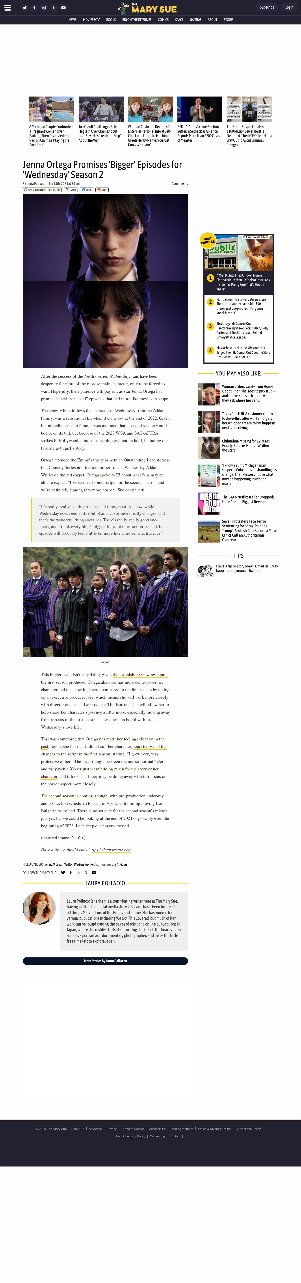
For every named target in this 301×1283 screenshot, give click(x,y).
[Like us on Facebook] (34, 10)
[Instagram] (44, 10)
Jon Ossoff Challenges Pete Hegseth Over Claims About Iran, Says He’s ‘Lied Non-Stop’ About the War (100, 133)
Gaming (195, 19)
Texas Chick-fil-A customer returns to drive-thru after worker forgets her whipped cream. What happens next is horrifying (248, 420)
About (212, 19)
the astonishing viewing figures (140, 674)
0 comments (180, 183)
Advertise (95, 1129)
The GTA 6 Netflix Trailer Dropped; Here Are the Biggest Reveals (248, 499)
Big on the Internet (136, 19)
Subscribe (267, 7)
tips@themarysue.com (111, 849)
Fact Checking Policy (130, 1136)
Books (111, 19)
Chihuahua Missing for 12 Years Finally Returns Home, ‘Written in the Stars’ (247, 446)
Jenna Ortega (53, 864)
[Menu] (7, 7)
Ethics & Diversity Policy (214, 1129)
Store (228, 19)
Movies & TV (91, 19)
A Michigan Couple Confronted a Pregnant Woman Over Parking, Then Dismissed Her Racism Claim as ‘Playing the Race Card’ (51, 135)
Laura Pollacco (35, 184)
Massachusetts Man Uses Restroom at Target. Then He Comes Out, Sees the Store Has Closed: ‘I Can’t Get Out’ (243, 352)
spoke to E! (110, 475)
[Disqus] (106, 1040)
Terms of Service (133, 1129)
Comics (163, 19)
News (72, 19)
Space (179, 19)
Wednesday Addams (114, 864)
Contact (174, 1136)
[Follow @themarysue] (25, 10)
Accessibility (157, 1129)
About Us (77, 1129)
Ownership (157, 1136)
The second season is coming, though (74, 796)
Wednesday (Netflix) (86, 864)
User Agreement (182, 1129)
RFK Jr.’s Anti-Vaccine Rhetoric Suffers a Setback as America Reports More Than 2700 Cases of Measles (198, 133)
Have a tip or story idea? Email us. (242, 566)
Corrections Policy (248, 1129)
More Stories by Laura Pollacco (105, 961)
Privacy (111, 1129)
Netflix (68, 864)
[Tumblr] (54, 10)
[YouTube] (63, 10)
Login (289, 7)
